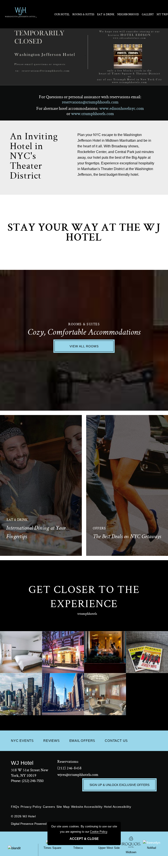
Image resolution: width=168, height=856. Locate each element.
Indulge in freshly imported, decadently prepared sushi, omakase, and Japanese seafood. (42, 514)
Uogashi (19, 504)
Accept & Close (84, 838)
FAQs (15, 806)
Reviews (51, 740)
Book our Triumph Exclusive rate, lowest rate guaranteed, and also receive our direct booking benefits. (128, 517)
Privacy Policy (31, 806)
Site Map (63, 806)
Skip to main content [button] (16, 3)
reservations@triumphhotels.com (90, 102)
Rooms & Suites (83, 14)
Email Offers (82, 740)
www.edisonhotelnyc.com (121, 108)
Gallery (148, 14)
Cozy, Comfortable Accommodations (84, 333)
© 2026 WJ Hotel (23, 816)
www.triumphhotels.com (92, 113)
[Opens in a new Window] (84, 55)
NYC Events (22, 740)
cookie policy (98, 831)
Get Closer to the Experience (84, 596)
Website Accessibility (87, 806)
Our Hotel (62, 14)
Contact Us (116, 740)
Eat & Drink (105, 14)
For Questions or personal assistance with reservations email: (90, 99)
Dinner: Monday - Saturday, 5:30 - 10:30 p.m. (37, 522)
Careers (49, 806)
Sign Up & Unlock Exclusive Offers (119, 785)
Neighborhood (128, 14)
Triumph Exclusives (121, 504)
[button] (154, 539)
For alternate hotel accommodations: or (90, 110)
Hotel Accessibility (117, 806)
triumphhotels (87, 613)
